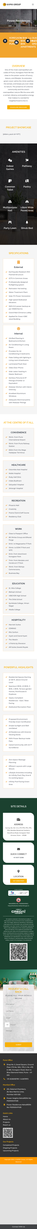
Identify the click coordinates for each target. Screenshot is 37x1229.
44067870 (24, 1079)
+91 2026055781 (13, 1079)
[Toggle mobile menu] (33, 4)
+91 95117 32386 (18, 857)
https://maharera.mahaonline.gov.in (18, 905)
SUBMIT (18, 1045)
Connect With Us (18, 1227)
